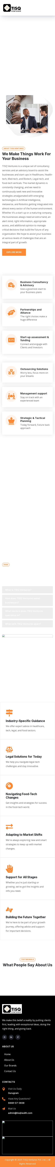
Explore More (14, 252)
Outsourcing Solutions (34, 369)
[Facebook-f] (18, 1037)
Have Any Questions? (19, 1098)
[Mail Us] (3, 1108)
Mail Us (12, 1108)
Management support (33, 393)
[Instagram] (4, 1037)
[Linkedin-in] (11, 1037)
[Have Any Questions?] (3, 1099)
